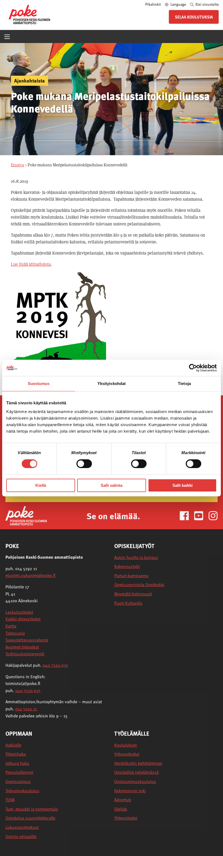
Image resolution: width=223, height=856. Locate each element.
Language (178, 4)
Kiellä (40, 485)
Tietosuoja (15, 633)
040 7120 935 (55, 665)
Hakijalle (13, 745)
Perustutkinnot (19, 772)
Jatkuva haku (17, 763)
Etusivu (17, 164)
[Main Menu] (7, 37)
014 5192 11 (26, 708)
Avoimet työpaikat (22, 647)
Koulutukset (125, 745)
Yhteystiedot (125, 818)
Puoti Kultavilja (128, 603)
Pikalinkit (153, 4)
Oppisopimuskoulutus (135, 781)
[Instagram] (213, 515)
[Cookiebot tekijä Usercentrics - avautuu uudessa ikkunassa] (193, 368)
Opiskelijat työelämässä (136, 772)
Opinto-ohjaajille (20, 836)
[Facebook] (186, 515)
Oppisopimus (18, 781)
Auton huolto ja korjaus (136, 557)
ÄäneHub (122, 800)
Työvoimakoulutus (22, 791)
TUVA (10, 800)
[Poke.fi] (26, 515)
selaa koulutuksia (194, 17)
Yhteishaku (15, 754)
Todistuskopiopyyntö (24, 653)
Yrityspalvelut (126, 754)
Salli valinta (111, 485)
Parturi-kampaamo (131, 576)
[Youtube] (200, 515)
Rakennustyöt (127, 566)
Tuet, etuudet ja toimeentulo (31, 809)
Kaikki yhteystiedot (23, 619)
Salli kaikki (182, 485)
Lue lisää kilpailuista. (31, 264)
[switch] (84, 463)
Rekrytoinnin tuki (130, 791)
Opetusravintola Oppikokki (139, 585)
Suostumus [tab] (39, 383)
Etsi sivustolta (207, 4)
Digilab (120, 809)
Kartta (10, 626)
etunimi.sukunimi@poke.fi (30, 575)
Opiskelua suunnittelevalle (30, 818)
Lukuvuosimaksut (22, 827)
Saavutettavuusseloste (26, 640)
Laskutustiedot (19, 612)
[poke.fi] (29, 14)
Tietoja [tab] (184, 383)
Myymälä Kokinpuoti (133, 594)
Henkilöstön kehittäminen (138, 763)
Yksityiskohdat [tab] (111, 383)
